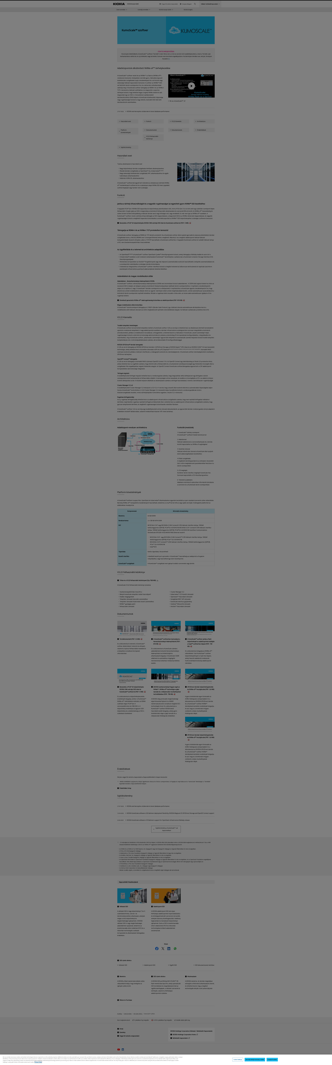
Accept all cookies (272, 1059)
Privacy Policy (38, 1062)
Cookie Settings (238, 1059)
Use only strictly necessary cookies (255, 1059)
